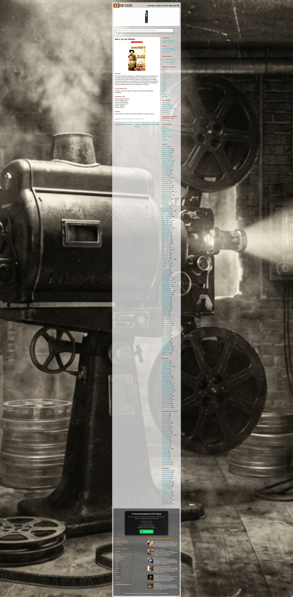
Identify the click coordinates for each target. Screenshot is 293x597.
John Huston (166, 490)
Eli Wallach (165, 189)
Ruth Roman (165, 398)
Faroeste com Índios (167, 107)
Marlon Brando (166, 277)
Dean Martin (165, 183)
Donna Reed (165, 374)
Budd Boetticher (166, 474)
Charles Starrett (166, 423)
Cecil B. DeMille (166, 476)
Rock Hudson (165, 304)
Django (164, 127)
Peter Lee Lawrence (167, 283)
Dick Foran (165, 425)
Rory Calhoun (166, 310)
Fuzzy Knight (166, 427)
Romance (164, 94)
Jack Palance (166, 232)
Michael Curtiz (166, 494)
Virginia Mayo (166, 405)
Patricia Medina (166, 392)
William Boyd (166, 464)
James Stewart (166, 240)
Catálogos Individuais (168, 40)
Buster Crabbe (166, 421)
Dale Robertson (166, 178)
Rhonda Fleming (167, 396)
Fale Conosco (165, 52)
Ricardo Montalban (167, 290)
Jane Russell (165, 382)
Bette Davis (165, 369)
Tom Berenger (166, 331)
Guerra (164, 89)
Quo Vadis (156, 583)
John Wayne (165, 257)
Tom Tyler (165, 458)
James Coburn (166, 236)
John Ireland (166, 253)
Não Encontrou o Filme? (169, 50)
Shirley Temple (166, 400)
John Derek (165, 251)
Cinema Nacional (167, 75)
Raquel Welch (166, 394)
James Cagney (166, 234)
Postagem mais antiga (150, 124)
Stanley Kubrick (166, 504)
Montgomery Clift (167, 279)
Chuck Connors (166, 166)
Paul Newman (166, 281)
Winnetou (165, 140)
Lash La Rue (165, 439)
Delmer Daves (166, 478)
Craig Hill (165, 176)
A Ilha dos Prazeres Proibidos (162, 567)
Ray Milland (165, 288)
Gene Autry (165, 429)
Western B (165, 112)
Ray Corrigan (165, 445)
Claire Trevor (166, 370)
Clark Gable (165, 168)
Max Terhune (166, 441)
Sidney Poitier (166, 319)
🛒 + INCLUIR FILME (137, 42)
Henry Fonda (165, 226)
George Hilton (166, 209)
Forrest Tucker (166, 199)
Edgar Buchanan (166, 185)
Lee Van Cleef (166, 273)
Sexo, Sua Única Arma (160, 558)
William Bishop (166, 349)
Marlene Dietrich (167, 386)
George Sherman (167, 482)
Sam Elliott (165, 316)
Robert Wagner (166, 300)
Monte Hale (165, 443)
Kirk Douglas (165, 265)
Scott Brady (165, 317)
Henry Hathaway (167, 484)
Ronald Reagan (166, 308)
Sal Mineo (165, 314)
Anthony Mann (166, 472)
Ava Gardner (165, 363)
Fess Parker (165, 197)
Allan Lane (165, 414)
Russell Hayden (166, 449)
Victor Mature (166, 343)
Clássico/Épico (166, 77)
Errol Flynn (165, 193)
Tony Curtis (165, 337)
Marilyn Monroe (167, 384)
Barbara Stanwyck (167, 367)
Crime (164, 81)
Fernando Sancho (167, 195)
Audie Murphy (166, 152)
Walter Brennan (166, 347)
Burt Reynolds (166, 158)
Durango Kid (165, 129)
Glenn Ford (165, 218)
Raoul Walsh (165, 498)
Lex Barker (165, 275)
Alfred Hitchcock (167, 471)
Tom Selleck (165, 333)
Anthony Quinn (166, 149)
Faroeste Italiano (167, 105)
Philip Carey (165, 284)
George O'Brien (166, 431)
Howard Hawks (166, 486)
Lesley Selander (166, 492)
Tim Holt (164, 453)
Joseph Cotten (166, 263)
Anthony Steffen (167, 150)
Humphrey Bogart (167, 228)
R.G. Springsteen (166, 496)
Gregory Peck (166, 222)
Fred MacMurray (166, 205)
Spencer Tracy (166, 321)
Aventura (164, 69)
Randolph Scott (166, 286)
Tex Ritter (165, 451)
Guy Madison (165, 224)
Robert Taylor (166, 298)
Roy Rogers (165, 312)
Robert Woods (166, 302)
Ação (163, 71)
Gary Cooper (165, 207)
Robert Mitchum (166, 294)
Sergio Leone (165, 502)
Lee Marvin (165, 271)
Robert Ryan (165, 296)
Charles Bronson (167, 162)
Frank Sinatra (166, 203)
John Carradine (166, 250)
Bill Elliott (165, 416)
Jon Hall (164, 261)
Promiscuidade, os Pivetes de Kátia (163, 541)
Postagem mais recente (124, 124)
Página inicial (137, 125)
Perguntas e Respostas (168, 48)
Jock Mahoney (166, 433)
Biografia (164, 73)
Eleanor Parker (166, 376)
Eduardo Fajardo (166, 187)
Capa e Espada (166, 103)
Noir (163, 93)
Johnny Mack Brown (168, 435)
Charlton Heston (167, 164)
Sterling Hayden (167, 323)
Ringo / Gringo (166, 136)
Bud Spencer (165, 154)
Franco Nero (165, 201)
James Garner (166, 238)
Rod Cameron (166, 306)
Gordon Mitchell (167, 220)
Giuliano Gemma (167, 216)
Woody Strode (166, 353)
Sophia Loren (166, 402)
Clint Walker (165, 172)
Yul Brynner (165, 354)
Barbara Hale (165, 365)
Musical (164, 91)
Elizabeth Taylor (166, 378)
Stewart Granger (166, 325)
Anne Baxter (165, 361)
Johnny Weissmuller (168, 259)
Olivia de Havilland (167, 390)
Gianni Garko (166, 213)
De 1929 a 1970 (166, 120)
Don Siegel (165, 480)
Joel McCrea (165, 248)
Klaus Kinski (166, 267)
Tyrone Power (166, 339)
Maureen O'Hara (166, 388)
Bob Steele (165, 418)
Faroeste (131, 119)
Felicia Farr (165, 380)
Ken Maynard (166, 437)
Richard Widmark (167, 292)
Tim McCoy (165, 454)
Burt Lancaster (166, 156)
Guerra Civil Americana (168, 109)
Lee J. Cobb (165, 269)
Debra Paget (165, 372)
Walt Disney (165, 110)
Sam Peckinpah (166, 500)
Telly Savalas (166, 327)
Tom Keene (165, 456)
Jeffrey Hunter (166, 244)
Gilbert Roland (166, 215)
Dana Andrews (166, 181)
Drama (164, 83)
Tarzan (164, 138)
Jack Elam (165, 230)
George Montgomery (168, 211)
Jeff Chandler (166, 242)
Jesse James (165, 134)
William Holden (166, 351)
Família (164, 85)
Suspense (164, 96)
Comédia (164, 79)
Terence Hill (165, 329)
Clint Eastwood (166, 170)
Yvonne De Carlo (139, 119)
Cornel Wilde (125, 119)
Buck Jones (165, 419)
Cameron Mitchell (167, 160)
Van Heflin (165, 341)
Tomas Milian (166, 335)
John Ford (165, 488)
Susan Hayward (166, 403)
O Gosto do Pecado (159, 550)
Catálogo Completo (167, 42)
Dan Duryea (165, 180)
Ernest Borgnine (167, 191)
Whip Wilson (166, 460)
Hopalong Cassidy (167, 131)
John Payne (165, 255)
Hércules (164, 132)
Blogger (166, 593)
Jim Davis (165, 246)
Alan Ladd (165, 147)
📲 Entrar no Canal (146, 531)
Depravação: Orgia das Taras (161, 575)
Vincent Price (166, 345)
